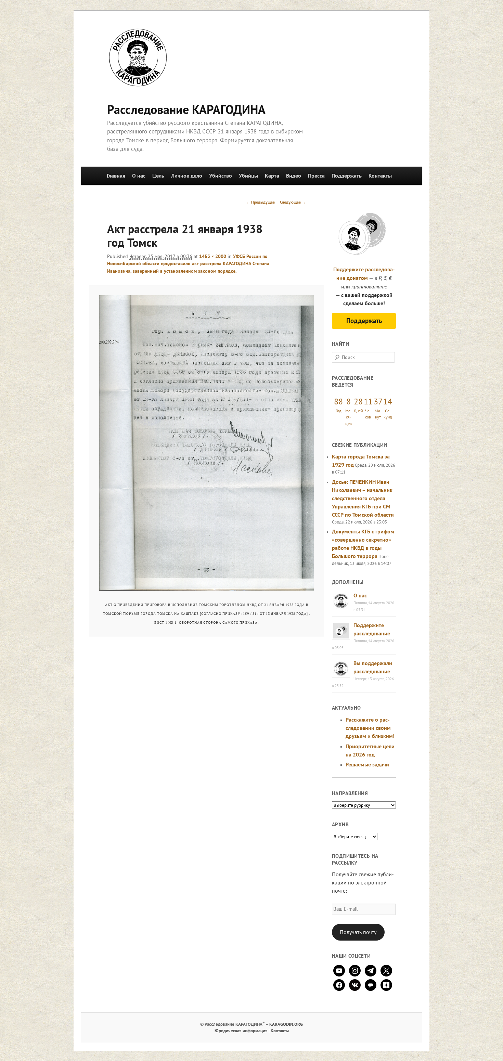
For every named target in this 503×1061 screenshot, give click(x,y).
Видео (293, 175)
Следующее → (293, 202)
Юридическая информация (241, 1031)
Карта (272, 175)
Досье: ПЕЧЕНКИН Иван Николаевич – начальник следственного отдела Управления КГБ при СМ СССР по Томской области (363, 498)
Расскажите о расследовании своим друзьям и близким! (370, 727)
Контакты (380, 175)
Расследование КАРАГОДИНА (186, 109)
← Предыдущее (260, 202)
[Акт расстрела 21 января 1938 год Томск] (206, 443)
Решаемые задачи (367, 764)
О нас (138, 175)
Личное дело (186, 175)
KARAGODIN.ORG (286, 1024)
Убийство (220, 175)
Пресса (316, 175)
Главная (116, 175)
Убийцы (248, 175)
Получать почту (358, 932)
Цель (158, 175)
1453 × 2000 (212, 256)
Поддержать (347, 175)
